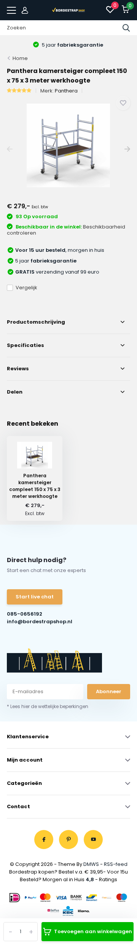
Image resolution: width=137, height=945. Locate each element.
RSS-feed (115, 864)
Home (20, 58)
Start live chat (35, 596)
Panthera (66, 90)
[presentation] (10, 149)
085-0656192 (24, 614)
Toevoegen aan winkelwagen (93, 931)
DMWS (91, 864)
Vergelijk (26, 287)
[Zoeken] (126, 28)
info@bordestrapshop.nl (37, 621)
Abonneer (108, 691)
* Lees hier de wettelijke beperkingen (47, 706)
